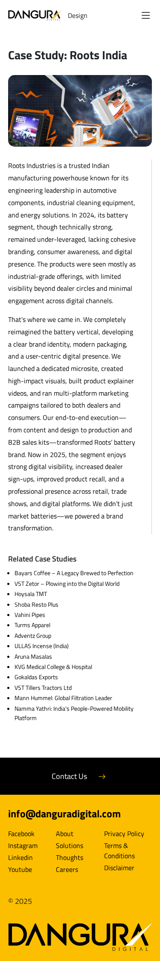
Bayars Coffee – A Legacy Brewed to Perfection (74, 572)
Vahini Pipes (30, 614)
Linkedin (20, 857)
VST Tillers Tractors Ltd (43, 687)
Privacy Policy (124, 833)
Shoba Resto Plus (36, 604)
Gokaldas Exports (36, 676)
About (64, 833)
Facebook (21, 833)
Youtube (20, 869)
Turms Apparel (32, 624)
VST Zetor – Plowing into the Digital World (67, 583)
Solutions (69, 845)
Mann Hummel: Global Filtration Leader (63, 697)
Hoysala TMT (31, 593)
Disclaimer (119, 868)
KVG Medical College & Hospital (53, 666)
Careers (67, 869)
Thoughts (69, 857)
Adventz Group (33, 635)
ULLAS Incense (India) (42, 645)
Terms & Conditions (119, 850)
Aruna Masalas (33, 656)
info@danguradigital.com (64, 813)
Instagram (23, 845)
